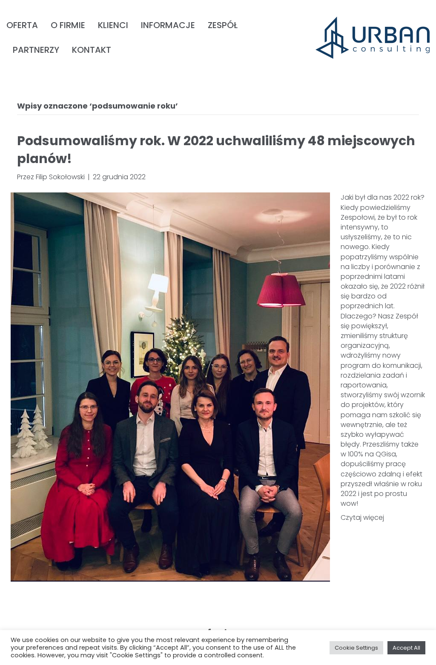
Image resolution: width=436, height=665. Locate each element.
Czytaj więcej (362, 517)
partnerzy (36, 50)
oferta (22, 25)
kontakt (91, 50)
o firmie (68, 25)
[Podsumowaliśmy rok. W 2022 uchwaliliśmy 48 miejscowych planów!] (170, 387)
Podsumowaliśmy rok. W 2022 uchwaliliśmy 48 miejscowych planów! (216, 150)
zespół (223, 25)
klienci (113, 25)
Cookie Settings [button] (356, 648)
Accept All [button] (406, 648)
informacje (168, 25)
